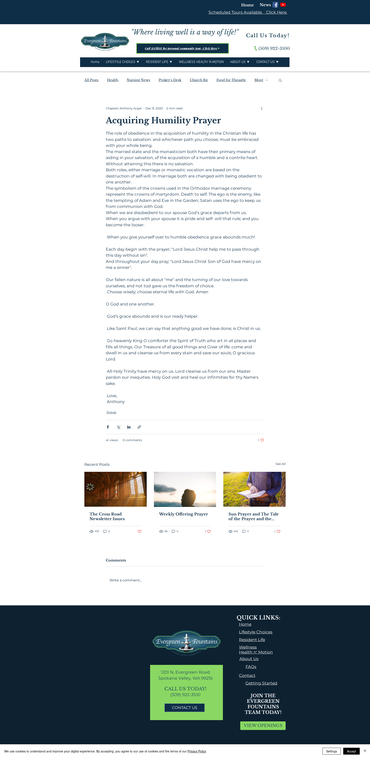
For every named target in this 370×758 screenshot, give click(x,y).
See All (281, 464)
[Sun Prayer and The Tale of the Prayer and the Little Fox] (254, 489)
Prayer (111, 412)
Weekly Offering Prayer (183, 514)
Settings (331, 751)
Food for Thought (231, 80)
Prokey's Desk (170, 80)
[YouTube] (283, 4)
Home (247, 5)
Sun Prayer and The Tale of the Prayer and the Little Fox (253, 516)
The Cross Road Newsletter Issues (107, 516)
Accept (351, 751)
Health (112, 80)
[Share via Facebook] (108, 427)
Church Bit (199, 80)
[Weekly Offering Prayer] (185, 489)
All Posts (91, 80)
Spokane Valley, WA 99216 (185, 678)
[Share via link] (139, 427)
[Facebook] (275, 4)
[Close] (364, 751)
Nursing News (138, 80)
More (258, 80)
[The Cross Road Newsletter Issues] (115, 489)
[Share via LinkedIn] (129, 427)
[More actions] (261, 108)
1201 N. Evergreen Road (185, 672)
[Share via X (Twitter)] (118, 427)
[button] (280, 80)
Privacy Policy (197, 751)
